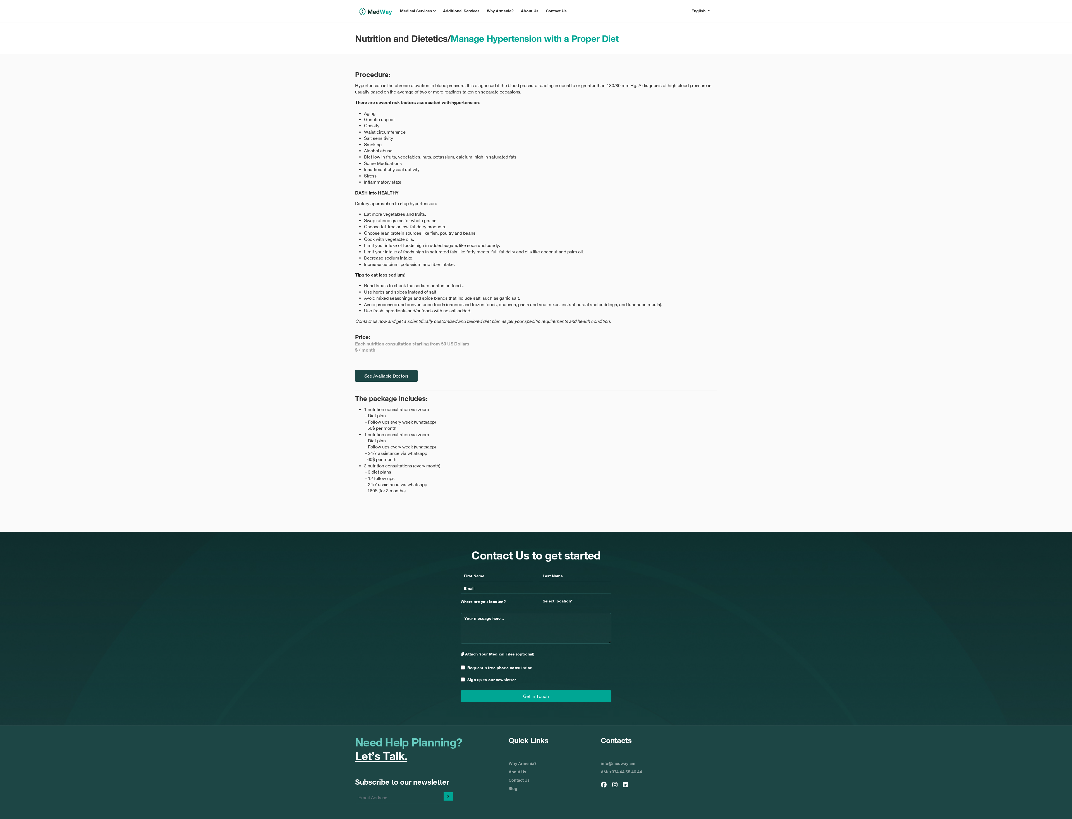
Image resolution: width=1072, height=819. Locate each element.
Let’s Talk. (381, 756)
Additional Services (461, 10)
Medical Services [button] (416, 10)
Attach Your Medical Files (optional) (499, 654)
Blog (513, 788)
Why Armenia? (500, 10)
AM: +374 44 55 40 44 (621, 771)
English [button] (699, 10)
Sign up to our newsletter (491, 679)
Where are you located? (483, 601)
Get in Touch (536, 696)
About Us (530, 10)
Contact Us (556, 10)
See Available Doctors (386, 375)
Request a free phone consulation (499, 667)
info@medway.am (618, 763)
